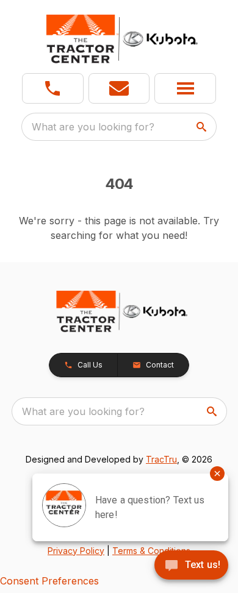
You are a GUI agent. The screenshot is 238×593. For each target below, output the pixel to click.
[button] (53, 88)
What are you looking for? (93, 127)
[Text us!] (191, 566)
